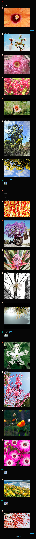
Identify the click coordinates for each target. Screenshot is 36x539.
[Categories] (6, 1)
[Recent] (8, 1)
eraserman (5, 179)
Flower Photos (8, 180)
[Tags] (9, 1)
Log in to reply (32, 30)
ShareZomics (19, 536)
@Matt (4, 180)
